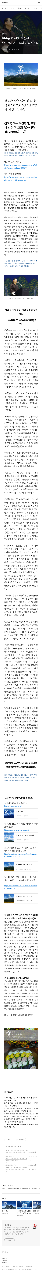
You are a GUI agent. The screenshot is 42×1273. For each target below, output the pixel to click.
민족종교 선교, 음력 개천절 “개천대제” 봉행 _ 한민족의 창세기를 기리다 (16, 1168)
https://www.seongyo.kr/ (12, 806)
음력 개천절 (8, 1156)
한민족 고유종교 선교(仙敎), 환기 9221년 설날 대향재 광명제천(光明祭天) (16, 1151)
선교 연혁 (20, 8)
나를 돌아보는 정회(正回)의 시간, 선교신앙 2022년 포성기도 (16, 1160)
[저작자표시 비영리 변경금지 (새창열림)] (29, 1139)
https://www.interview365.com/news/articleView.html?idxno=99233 (20, 178)
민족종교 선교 (6, 1269)
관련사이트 (5, 1252)
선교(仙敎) (5, 1256)
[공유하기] (11, 1139)
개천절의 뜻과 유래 (10, 1165)
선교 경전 (35, 8)
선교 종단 (27, 8)
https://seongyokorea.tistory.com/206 (17, 830)
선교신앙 (5, 3)
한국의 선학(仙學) (7, 1266)
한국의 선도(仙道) (7, 1262)
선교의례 (8, 1146)
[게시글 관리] (14, 1139)
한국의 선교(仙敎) (7, 1259)
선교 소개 (4, 8)
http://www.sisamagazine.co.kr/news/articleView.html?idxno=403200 (20, 166)
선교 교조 (12, 8)
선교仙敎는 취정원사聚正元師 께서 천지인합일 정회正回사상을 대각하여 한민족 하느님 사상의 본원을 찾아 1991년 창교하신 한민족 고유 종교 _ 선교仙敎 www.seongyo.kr (16, 1232)
